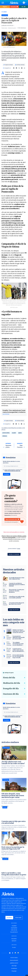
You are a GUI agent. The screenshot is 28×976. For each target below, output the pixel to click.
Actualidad (4, 11)
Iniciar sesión (18, 917)
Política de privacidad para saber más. (12, 470)
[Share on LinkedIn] (16, 68)
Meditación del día (11, 683)
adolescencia (6, 747)
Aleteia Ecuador (12, 28)
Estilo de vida (14, 930)
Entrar (18, 548)
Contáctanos (14, 968)
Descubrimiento (14, 932)
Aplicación (14, 940)
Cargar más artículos (14, 609)
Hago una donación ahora (11, 519)
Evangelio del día (11, 688)
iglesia (20, 433)
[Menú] (4, 3)
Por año (14, 947)
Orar (23, 6)
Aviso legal (14, 965)
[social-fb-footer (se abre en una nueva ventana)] (12, 953)
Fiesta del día (9, 677)
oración (4, 833)
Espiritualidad (14, 928)
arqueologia (5, 780)
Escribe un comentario (14, 554)
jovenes (5, 807)
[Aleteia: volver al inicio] (14, 2)
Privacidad (14, 971)
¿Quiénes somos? (14, 963)
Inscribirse (6, 474)
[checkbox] (3, 469)
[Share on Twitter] (19, 68)
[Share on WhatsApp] (24, 68)
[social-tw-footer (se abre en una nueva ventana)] (15, 953)
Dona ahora (13, 6)
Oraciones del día (11, 694)
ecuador (14, 433)
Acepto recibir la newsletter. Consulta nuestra (13, 470)
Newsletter (14, 938)
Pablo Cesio (4, 28)
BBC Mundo (14, 182)
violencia (4, 436)
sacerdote (5, 859)
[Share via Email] (21, 68)
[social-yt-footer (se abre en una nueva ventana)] (9, 953)
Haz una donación (14, 960)
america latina (5, 433)
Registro (5, 6)
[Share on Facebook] (13, 68)
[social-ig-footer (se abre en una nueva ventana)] (18, 953)
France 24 (12, 122)
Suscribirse (9, 917)
